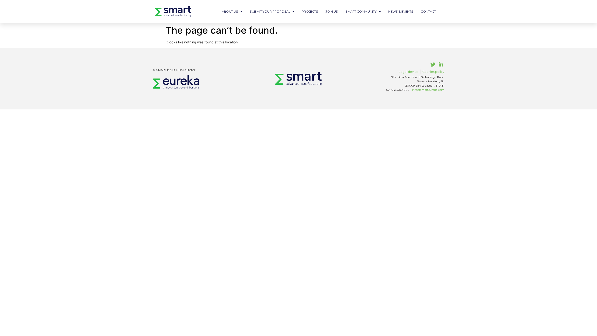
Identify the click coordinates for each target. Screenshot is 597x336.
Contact (428, 11)
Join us (332, 11)
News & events (400, 11)
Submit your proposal (270, 11)
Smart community (361, 11)
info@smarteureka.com (428, 89)
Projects (310, 11)
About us (230, 11)
